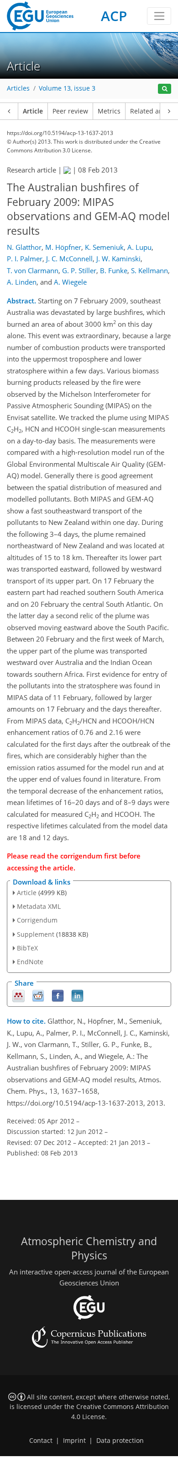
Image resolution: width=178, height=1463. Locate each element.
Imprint (74, 1440)
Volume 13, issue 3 (67, 88)
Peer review (70, 111)
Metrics (109, 111)
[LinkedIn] (77, 995)
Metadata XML (39, 906)
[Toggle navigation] (159, 16)
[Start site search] (164, 89)
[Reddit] (38, 995)
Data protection (120, 1440)
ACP (114, 15)
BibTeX (27, 948)
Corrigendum (37, 920)
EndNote (30, 961)
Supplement (35, 934)
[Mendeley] (18, 995)
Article (33, 111)
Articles (18, 88)
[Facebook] (58, 995)
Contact (40, 1440)
